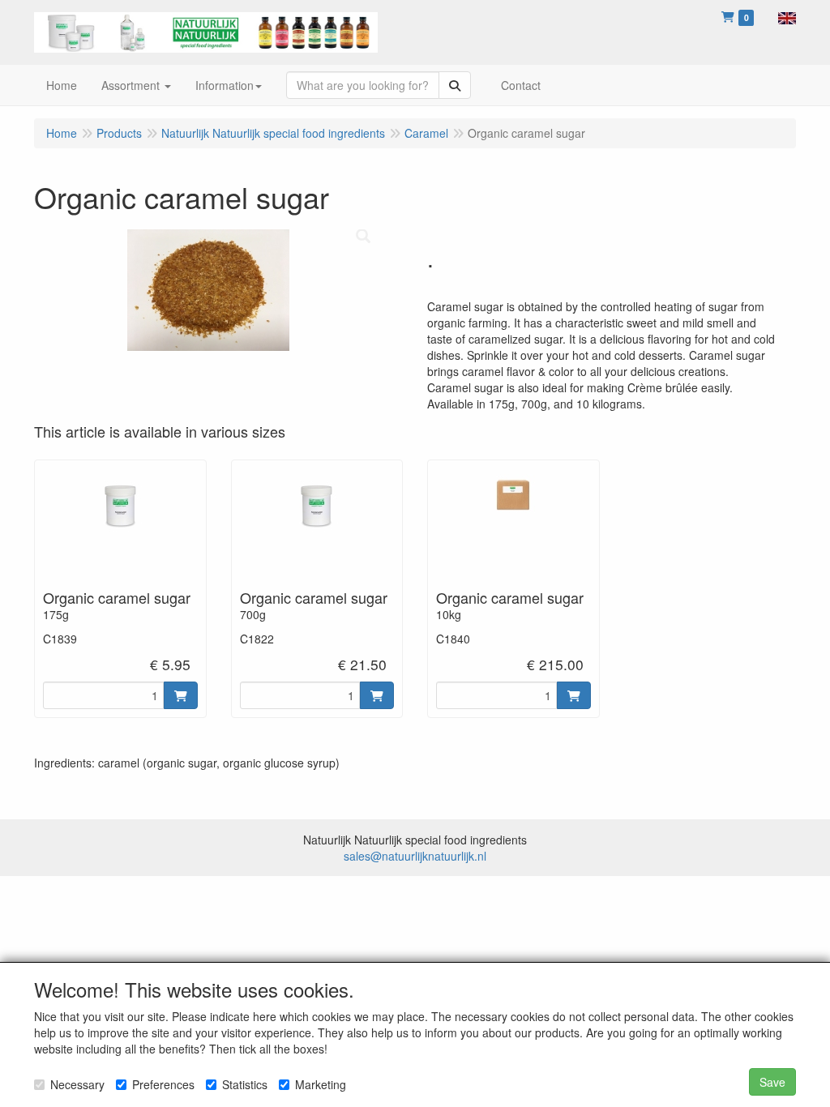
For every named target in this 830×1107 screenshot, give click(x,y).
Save (772, 1082)
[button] (787, 16)
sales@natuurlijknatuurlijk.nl (415, 856)
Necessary (77, 1084)
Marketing (320, 1084)
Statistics (244, 1084)
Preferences (163, 1084)
